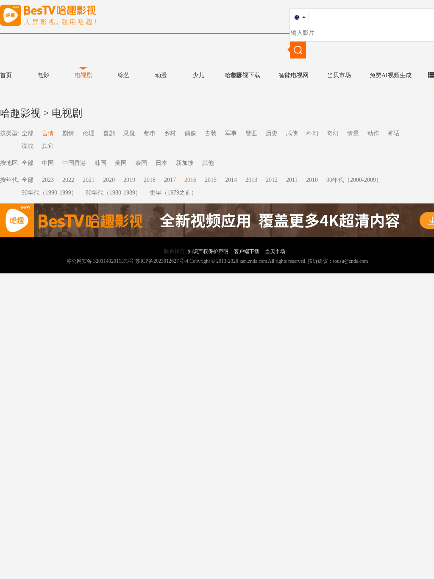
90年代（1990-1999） (49, 192)
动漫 (161, 75)
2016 (190, 180)
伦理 (89, 133)
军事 (231, 133)
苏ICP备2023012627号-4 (161, 261)
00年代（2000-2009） (354, 180)
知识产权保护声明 (208, 251)
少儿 (198, 75)
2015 (211, 180)
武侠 (292, 133)
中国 (48, 163)
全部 (27, 133)
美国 (121, 163)
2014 (231, 180)
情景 (353, 133)
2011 (292, 180)
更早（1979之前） (173, 192)
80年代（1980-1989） (113, 192)
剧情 (68, 133)
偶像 (190, 133)
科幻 (312, 133)
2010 (312, 180)
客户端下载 (246, 251)
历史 (272, 133)
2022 (68, 180)
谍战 (27, 146)
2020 (109, 180)
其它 (48, 146)
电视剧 (83, 75)
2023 (48, 180)
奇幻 (333, 133)
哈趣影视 (20, 113)
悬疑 (129, 133)
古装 (211, 133)
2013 (251, 180)
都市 (150, 133)
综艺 (124, 75)
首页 (6, 75)
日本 (161, 163)
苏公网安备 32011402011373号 (100, 261)
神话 (394, 133)
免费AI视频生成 (391, 75)
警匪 (251, 133)
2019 (129, 180)
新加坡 (185, 163)
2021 (89, 180)
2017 (170, 180)
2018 (150, 180)
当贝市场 (339, 75)
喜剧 (109, 133)
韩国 (100, 163)
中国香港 (74, 163)
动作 (373, 133)
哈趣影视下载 (242, 75)
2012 (272, 180)
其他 (208, 163)
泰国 (141, 163)
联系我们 (174, 251)
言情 (48, 133)
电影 (43, 75)
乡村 (170, 133)
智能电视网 (294, 75)
